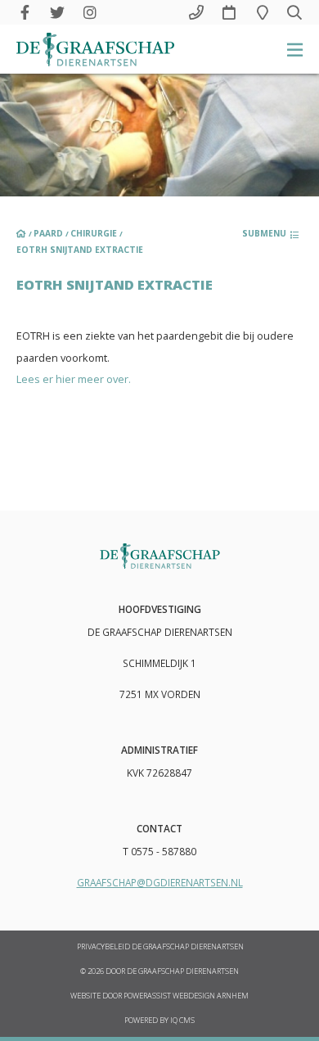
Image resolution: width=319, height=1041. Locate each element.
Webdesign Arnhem (211, 996)
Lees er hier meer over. (73, 379)
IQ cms (182, 1020)
